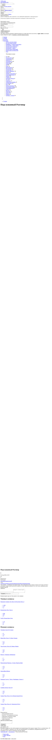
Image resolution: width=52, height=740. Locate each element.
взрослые (8, 62)
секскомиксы (9, 61)
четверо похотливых (10, 73)
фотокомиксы (9, 67)
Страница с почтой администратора (20, 34)
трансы (7, 72)
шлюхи (12, 583)
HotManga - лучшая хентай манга (13, 44)
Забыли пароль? (8, 10)
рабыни (7, 94)
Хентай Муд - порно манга (12, 45)
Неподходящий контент (7, 713)
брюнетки (16, 583)
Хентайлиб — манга (10, 48)
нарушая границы (10, 78)
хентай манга (9, 57)
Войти (3, 5)
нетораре (28, 583)
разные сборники (10, 71)
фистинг (8, 90)
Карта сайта (6, 734)
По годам (5, 39)
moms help (8, 91)
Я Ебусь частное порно (11, 42)
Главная (5, 37)
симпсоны (8, 80)
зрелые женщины (10, 85)
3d (6, 56)
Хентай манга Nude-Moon (12, 49)
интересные (8, 70)
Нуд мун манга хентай (11, 43)
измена (2, 583)
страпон (8, 77)
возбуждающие (22, 583)
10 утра (7, 79)
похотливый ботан (10, 74)
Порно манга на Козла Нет (12, 50)
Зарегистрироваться (5, 31)
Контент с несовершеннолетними (10, 715)
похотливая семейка (10, 87)
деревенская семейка (11, 82)
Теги (7, 51)
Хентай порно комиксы (11, 46)
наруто (7, 93)
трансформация (9, 88)
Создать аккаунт (7, 6)
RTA (4, 736)
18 (6, 65)
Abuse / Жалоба (6, 735)
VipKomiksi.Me (4, 731)
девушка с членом (10, 95)
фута (7, 84)
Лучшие (5, 38)
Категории (5, 40)
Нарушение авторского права (9, 716)
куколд (7, 89)
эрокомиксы (9, 59)
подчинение (9, 83)
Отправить (3, 593)
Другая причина (6, 719)
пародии (8, 60)
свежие (7, 63)
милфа (7, 76)
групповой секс (7, 583)
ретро (7, 66)
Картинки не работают (7, 717)
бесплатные (8, 68)
